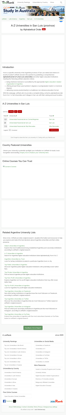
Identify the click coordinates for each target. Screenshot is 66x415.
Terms (35, 407)
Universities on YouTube (42, 355)
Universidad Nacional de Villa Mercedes (22, 126)
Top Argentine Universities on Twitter (16, 299)
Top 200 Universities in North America (15, 348)
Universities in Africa (10, 382)
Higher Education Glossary (43, 385)
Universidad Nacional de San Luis (20, 123)
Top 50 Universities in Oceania (13, 365)
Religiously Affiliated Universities (45, 382)
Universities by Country (40, 2)
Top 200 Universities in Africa (12, 358)
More (52, 2)
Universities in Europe (10, 379)
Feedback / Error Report (33, 328)
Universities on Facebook (43, 345)
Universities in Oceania (10, 388)
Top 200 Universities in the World (13, 345)
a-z (15, 111)
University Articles (41, 372)
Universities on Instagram (43, 352)
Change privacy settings (50, 407)
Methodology (17, 407)
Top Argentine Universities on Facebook (17, 291)
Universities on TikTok (42, 358)
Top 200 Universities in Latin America (15, 352)
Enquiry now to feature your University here (34, 152)
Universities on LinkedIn (42, 361)
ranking (11, 111)
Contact (24, 407)
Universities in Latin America (12, 375)
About (10, 407)
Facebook (9, 401)
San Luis (51, 119)
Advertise (30, 407)
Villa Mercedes (54, 126)
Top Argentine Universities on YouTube (17, 314)
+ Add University (54, 130)
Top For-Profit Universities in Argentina (17, 285)
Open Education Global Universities (14, 396)
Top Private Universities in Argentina (16, 272)
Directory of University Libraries (45, 379)
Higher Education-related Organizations (47, 375)
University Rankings (23, 2)
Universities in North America (12, 372)
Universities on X (40, 348)
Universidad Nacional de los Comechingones (24, 119)
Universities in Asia (9, 385)
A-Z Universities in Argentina (13, 253)
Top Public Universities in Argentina (15, 264)
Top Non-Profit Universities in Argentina (17, 278)
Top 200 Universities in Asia (12, 361)
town (20, 111)
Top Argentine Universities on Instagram (17, 306)
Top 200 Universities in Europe (13, 355)
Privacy (40, 407)
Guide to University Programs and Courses (48, 369)
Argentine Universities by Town (14, 259)
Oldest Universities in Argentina (14, 246)
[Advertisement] (33, 49)
